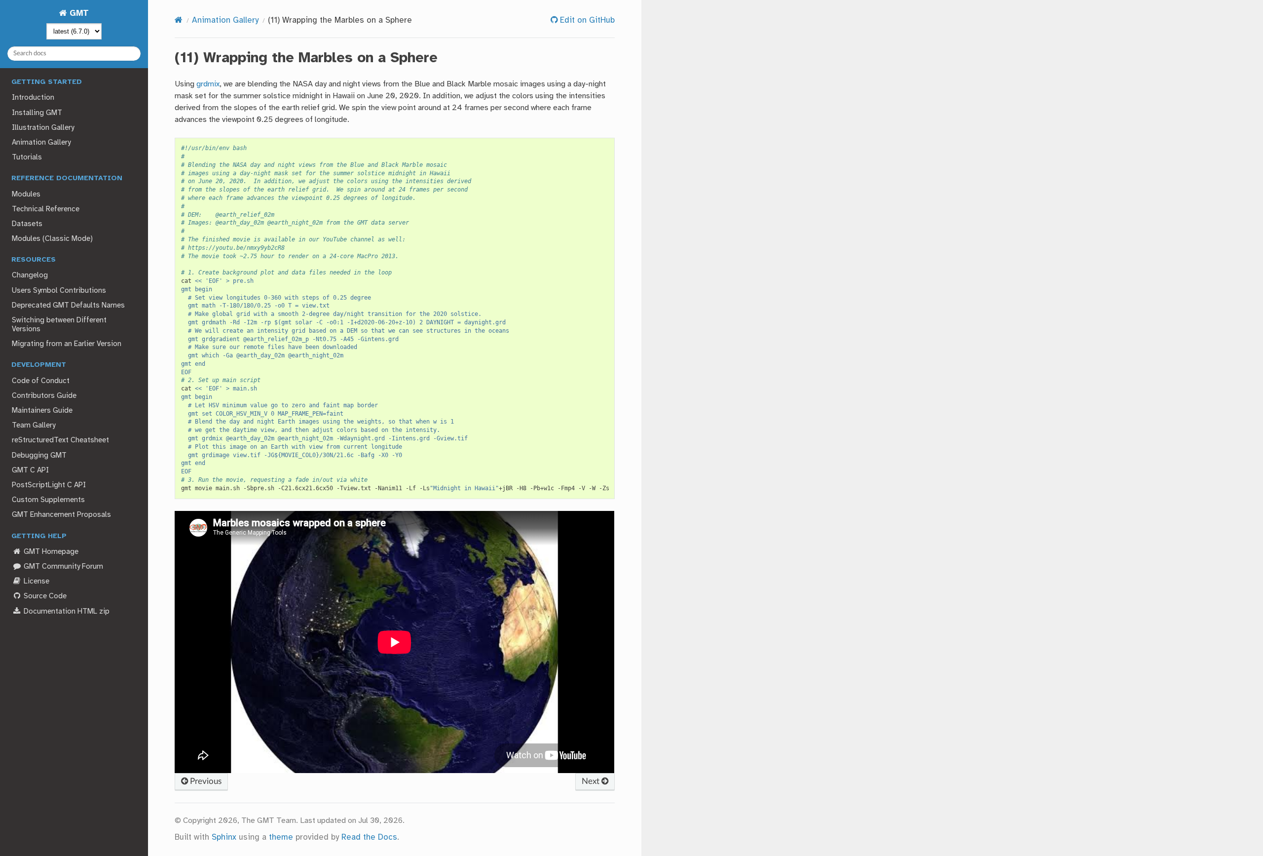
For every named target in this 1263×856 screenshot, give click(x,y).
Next (591, 781)
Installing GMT (37, 113)
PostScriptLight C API (49, 485)
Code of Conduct (41, 381)
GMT (78, 13)
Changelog (30, 275)
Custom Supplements (48, 500)
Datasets (27, 224)
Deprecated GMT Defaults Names (68, 306)
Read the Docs (369, 837)
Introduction (33, 98)
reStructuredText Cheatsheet (60, 440)
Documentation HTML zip (66, 612)
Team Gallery (33, 425)
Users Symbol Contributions (59, 291)
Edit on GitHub (586, 20)
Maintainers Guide (42, 411)
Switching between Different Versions (59, 324)
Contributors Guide (44, 396)
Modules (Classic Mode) (52, 239)
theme (281, 837)
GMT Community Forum (62, 567)
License (35, 581)
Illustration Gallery (43, 128)
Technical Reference (45, 209)
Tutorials (27, 157)
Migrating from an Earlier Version (66, 344)
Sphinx (224, 837)
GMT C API (30, 470)
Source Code (44, 596)
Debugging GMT (39, 456)
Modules (26, 194)
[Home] (179, 20)
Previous (205, 781)
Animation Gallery (41, 143)
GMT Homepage (50, 552)
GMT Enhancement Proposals (61, 515)
